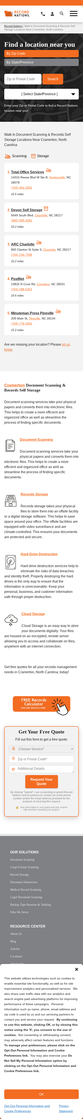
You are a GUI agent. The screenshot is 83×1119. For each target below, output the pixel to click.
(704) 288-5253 (21, 289)
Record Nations (13, 26)
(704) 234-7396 (21, 254)
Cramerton (14, 385)
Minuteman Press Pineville (32, 313)
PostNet (17, 279)
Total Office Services (27, 172)
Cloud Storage (33, 614)
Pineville (34, 318)
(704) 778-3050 (21, 323)
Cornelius (43, 284)
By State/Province (19, 62)
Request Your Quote (41, 781)
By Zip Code (15, 53)
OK (41, 1094)
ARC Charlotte (22, 244)
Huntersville (57, 177)
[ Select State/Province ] (39, 94)
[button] (76, 969)
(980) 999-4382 (21, 220)
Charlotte (41, 215)
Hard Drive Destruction (39, 554)
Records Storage (34, 494)
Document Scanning (36, 439)
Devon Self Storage (26, 210)
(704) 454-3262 (21, 187)
